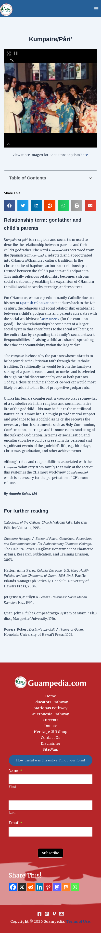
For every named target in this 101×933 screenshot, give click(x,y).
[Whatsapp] (75, 887)
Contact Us (50, 737)
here (84, 155)
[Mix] (66, 887)
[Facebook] (13, 887)
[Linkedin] (39, 887)
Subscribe (50, 853)
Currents (51, 720)
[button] (90, 178)
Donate (50, 726)
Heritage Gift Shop (50, 732)
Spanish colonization (37, 303)
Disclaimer (50, 743)
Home (50, 696)
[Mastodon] (57, 887)
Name (15, 770)
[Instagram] (47, 914)
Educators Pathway (50, 702)
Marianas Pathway (50, 708)
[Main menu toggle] (96, 8)
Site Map (50, 749)
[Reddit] (31, 887)
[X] (22, 887)
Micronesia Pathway (50, 714)
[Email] (61, 914)
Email (15, 823)
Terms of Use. (78, 921)
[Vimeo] (54, 914)
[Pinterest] (48, 887)
